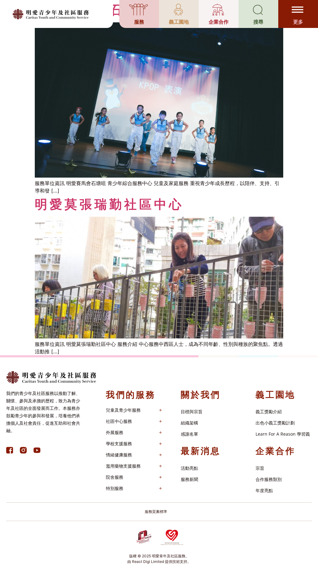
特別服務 (114, 488)
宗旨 (260, 468)
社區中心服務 (119, 421)
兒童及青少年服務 (123, 410)
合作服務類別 (269, 479)
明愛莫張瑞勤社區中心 (109, 204)
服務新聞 (189, 479)
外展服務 (114, 432)
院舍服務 (114, 477)
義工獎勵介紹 (269, 412)
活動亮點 (189, 468)
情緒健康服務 (119, 455)
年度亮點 (264, 490)
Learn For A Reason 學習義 (283, 434)
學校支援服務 (119, 443)
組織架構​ (189, 423)
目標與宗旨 (191, 412)
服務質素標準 (156, 511)
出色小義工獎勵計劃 (275, 423)
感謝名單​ (189, 434)
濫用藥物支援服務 (123, 466)
